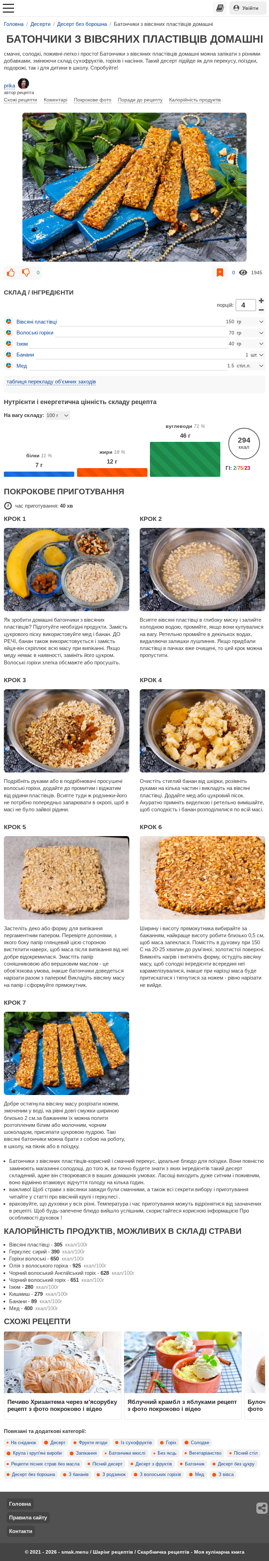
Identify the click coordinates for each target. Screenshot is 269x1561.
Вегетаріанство (205, 1453)
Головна (20, 1504)
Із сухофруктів (136, 1442)
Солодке (200, 1442)
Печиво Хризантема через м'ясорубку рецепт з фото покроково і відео (62, 1405)
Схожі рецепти (20, 100)
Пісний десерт (107, 1464)
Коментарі (55, 100)
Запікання (86, 1453)
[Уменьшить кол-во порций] (261, 310)
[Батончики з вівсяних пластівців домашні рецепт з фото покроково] (134, 187)
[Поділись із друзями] (262, 1508)
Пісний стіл (246, 1453)
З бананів (79, 1474)
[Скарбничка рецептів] (220, 8)
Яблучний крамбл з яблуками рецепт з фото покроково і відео (182, 1405)
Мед (199, 1474)
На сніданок (23, 1442)
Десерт (57, 1442)
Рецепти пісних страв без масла (45, 1464)
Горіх (171, 1442)
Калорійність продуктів (195, 100)
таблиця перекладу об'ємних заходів (51, 381)
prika (9, 86)
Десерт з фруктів (154, 1464)
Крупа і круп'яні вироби (37, 1453)
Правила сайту (28, 1517)
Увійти (250, 8)
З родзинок (114, 1474)
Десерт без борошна (33, 1474)
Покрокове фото (92, 100)
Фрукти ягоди (93, 1442)
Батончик (195, 1464)
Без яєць (167, 1453)
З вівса (226, 1474)
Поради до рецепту (140, 100)
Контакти (20, 1531)
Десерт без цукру (236, 1464)
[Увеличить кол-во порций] (261, 300)
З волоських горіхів (160, 1474)
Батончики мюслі (127, 1453)
